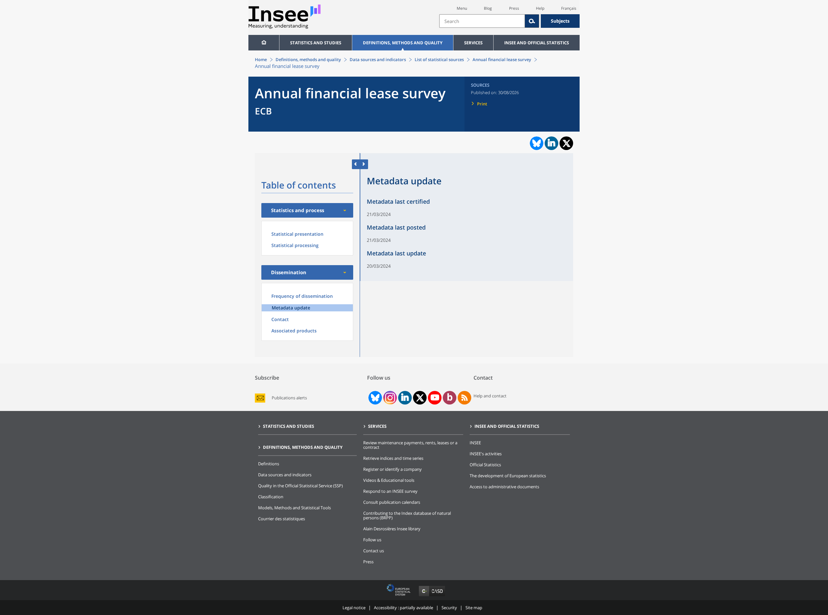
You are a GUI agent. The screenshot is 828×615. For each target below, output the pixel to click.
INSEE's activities (486, 454)
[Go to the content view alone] (356, 164)
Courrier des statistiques (281, 519)
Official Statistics (485, 465)
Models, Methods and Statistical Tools (294, 508)
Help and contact (490, 396)
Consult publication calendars (391, 502)
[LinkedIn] (405, 398)
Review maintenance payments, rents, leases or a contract (410, 445)
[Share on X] (566, 143)
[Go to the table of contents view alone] (364, 164)
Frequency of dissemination (302, 296)
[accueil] (264, 42)
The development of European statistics (508, 476)
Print (482, 104)
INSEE (475, 443)
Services (473, 43)
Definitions (268, 464)
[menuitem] (263, 42)
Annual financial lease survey (502, 59)
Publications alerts (289, 398)
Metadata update (291, 308)
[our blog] (450, 398)
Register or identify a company (392, 469)
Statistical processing (295, 245)
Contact (280, 319)
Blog (488, 8)
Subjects (560, 21)
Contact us (373, 551)
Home (261, 59)
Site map (473, 607)
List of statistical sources (439, 59)
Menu (462, 8)
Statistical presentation (297, 234)
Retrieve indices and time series (393, 458)
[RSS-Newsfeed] (464, 398)
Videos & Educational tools (388, 480)
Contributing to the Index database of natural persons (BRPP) (407, 515)
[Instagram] (389, 398)
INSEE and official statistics (536, 43)
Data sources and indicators (378, 59)
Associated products (294, 331)
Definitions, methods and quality (402, 43)
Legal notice (354, 607)
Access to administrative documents (504, 487)
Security (449, 607)
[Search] (532, 21)
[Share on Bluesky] (535, 143)
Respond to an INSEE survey (390, 491)
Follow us (372, 540)
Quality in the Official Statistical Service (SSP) (300, 486)
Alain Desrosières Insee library (391, 529)
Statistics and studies (315, 43)
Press (514, 8)
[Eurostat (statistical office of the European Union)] (399, 596)
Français (568, 8)
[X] (420, 398)
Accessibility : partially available (403, 607)
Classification (270, 497)
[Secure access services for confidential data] (432, 596)
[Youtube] (434, 398)
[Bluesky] (374, 398)
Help (540, 8)
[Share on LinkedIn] (551, 143)
